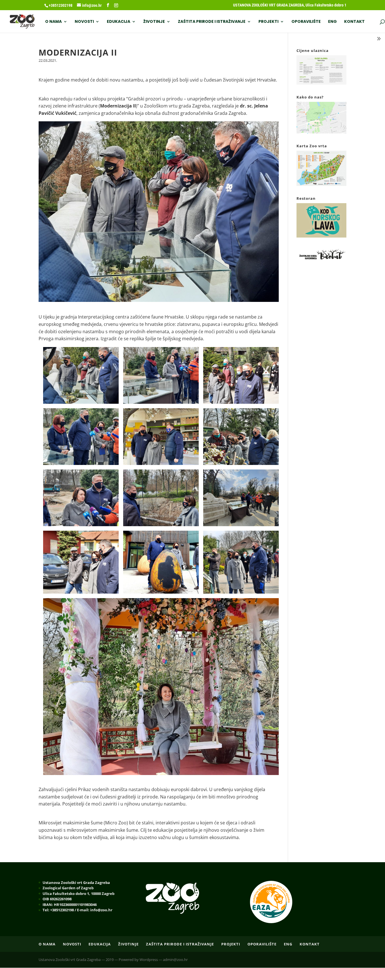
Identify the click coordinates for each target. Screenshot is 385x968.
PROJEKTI (268, 21)
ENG (332, 21)
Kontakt (354, 21)
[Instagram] (116, 5)
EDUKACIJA (118, 21)
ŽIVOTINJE (154, 21)
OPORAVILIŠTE (306, 21)
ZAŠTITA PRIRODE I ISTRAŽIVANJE (211, 21)
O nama (53, 21)
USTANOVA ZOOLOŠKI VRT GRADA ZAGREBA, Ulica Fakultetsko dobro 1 (289, 5)
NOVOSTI (84, 21)
